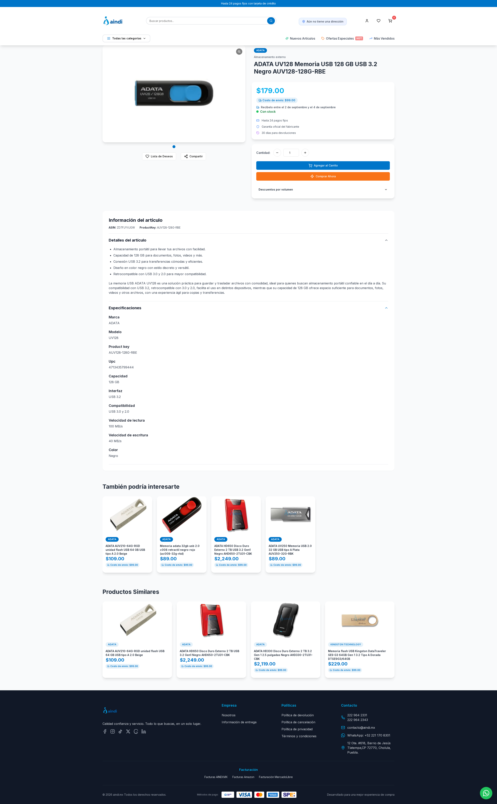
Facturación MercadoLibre (276, 777)
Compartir (196, 156)
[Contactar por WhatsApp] (486, 793)
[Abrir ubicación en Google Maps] (136, 731)
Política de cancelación (298, 722)
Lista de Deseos (162, 156)
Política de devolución (298, 715)
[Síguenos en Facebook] (105, 731)
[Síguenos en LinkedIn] (143, 731)
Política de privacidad (297, 729)
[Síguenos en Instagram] (112, 731)
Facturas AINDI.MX (216, 777)
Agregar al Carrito (326, 165)
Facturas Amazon (243, 777)
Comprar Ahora (326, 176)
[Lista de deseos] (378, 20)
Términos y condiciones (299, 736)
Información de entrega (239, 722)
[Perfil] (367, 20)
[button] (174, 93)
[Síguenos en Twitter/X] (128, 731)
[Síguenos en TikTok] (120, 731)
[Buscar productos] (271, 20)
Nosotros (228, 715)
